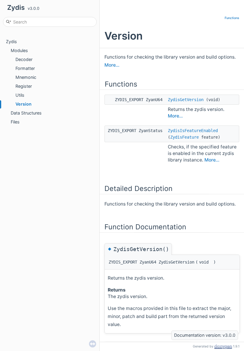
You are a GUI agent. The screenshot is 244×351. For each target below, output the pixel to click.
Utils (19, 95)
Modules (19, 50)
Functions (232, 18)
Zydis (11, 41)
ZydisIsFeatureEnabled (193, 130)
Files (15, 121)
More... (111, 65)
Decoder (23, 59)
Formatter (25, 68)
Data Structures (26, 112)
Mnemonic (25, 77)
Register (23, 86)
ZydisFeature (184, 137)
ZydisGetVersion (186, 99)
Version (23, 103)
